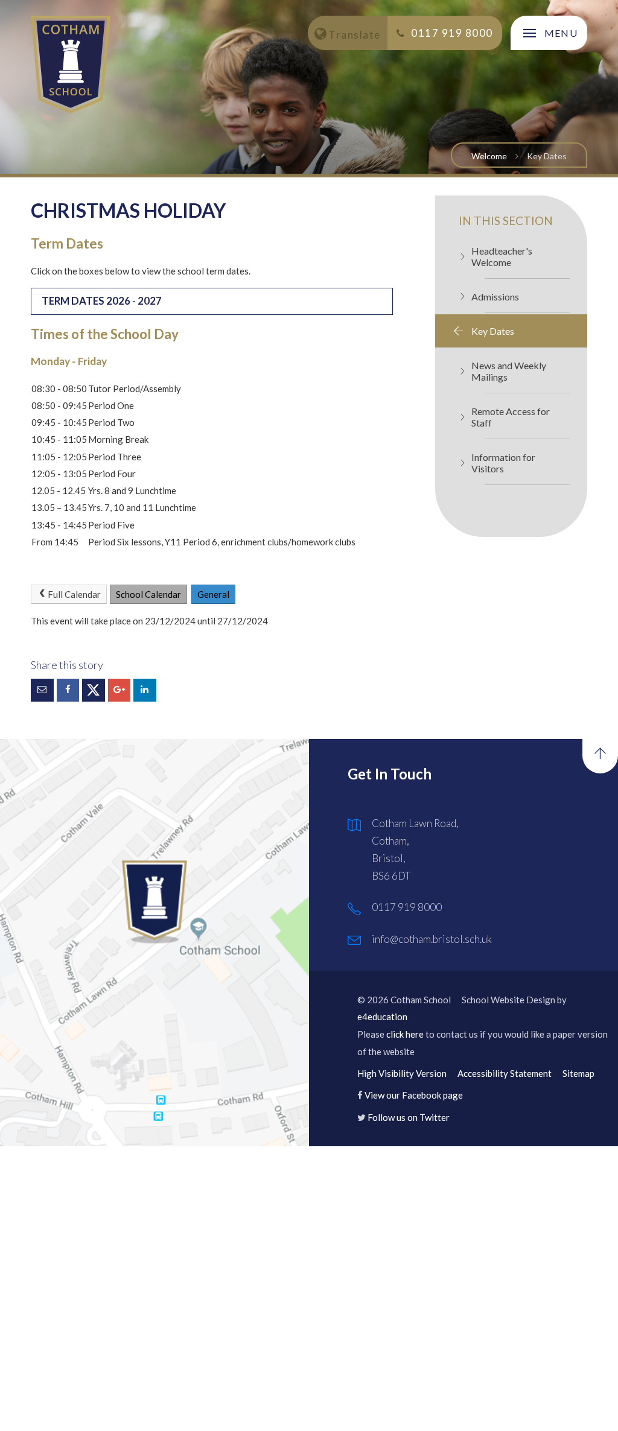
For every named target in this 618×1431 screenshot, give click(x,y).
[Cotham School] (70, 64)
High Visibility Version (402, 1073)
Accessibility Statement (504, 1073)
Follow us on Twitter (409, 1117)
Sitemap (578, 1073)
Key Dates (547, 156)
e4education (382, 1016)
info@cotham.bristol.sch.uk (432, 939)
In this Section (506, 220)
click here (405, 1034)
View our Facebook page (414, 1095)
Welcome (489, 156)
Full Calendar (74, 594)
